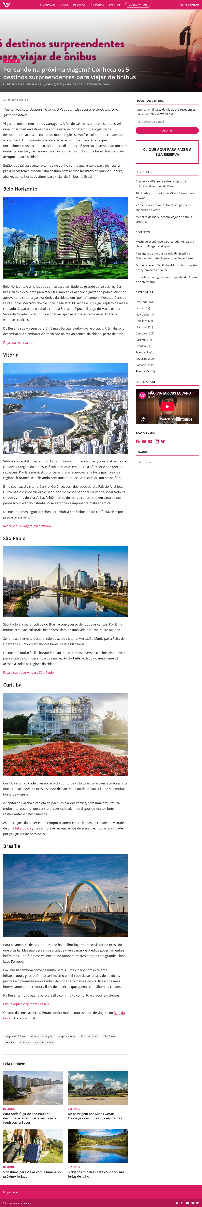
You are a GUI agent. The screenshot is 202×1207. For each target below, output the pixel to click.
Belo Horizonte (89, 1036)
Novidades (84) (145, 314)
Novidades (48, 4)
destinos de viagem (41, 1036)
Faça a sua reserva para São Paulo (28, 672)
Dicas (64, 4)
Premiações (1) (145, 371)
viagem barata (67, 1036)
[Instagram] (144, 441)
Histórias (97, 4)
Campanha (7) (145, 333)
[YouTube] (150, 441)
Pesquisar (191, 4)
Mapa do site (11, 1192)
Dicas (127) (143, 308)
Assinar (167, 130)
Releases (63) (144, 321)
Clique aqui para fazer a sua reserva (167, 152)
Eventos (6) (143, 346)
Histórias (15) (144, 327)
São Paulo (109, 1036)
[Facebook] (138, 441)
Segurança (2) (145, 359)
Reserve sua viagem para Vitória (27, 526)
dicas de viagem (44, 1042)
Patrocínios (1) (145, 365)
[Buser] (6, 4)
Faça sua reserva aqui (19, 342)
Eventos (114, 4)
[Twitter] (163, 441)
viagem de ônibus (15, 1036)
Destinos (79, 4)
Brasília (10, 1042)
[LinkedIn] (157, 441)
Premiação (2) (144, 352)
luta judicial (23, 828)
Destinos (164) (145, 302)
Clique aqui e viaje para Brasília (26, 1004)
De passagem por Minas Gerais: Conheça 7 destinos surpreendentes (95, 1116)
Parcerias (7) (144, 340)
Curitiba (24, 1042)
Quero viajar (137, 4)
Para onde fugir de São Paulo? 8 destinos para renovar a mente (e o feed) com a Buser (29, 1118)
